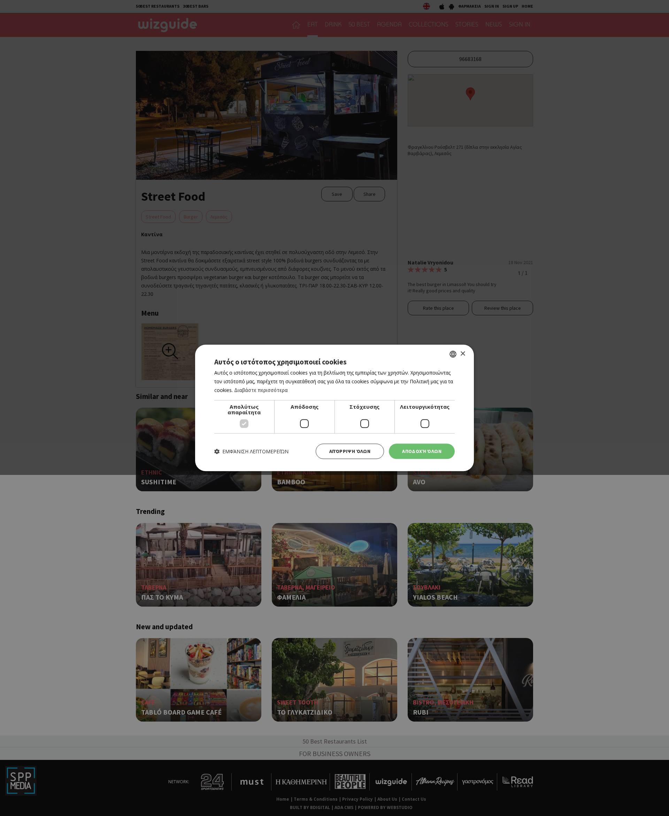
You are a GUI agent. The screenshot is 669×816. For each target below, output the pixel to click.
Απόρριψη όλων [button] (349, 451)
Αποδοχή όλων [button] (421, 451)
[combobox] (452, 354)
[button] (251, 451)
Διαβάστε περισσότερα (261, 390)
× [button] (462, 353)
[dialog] (334, 408)
